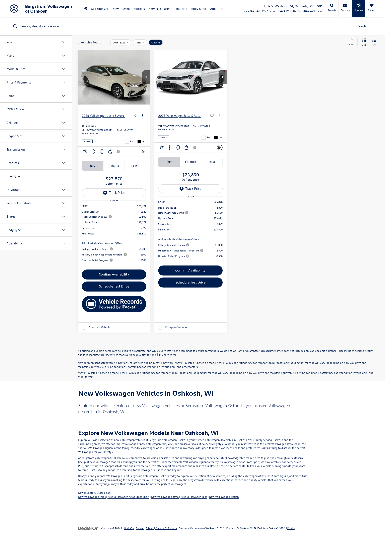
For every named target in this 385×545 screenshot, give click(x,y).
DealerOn (129, 528)
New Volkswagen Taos (193, 497)
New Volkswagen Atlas (92, 497)
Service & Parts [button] (159, 9)
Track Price (117, 192)
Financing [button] (180, 9)
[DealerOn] (88, 528)
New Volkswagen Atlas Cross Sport (128, 497)
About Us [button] (216, 9)
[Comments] (143, 151)
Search (362, 26)
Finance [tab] (114, 166)
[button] (146, 77)
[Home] (85, 8)
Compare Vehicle (99, 327)
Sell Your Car (99, 9)
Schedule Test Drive (114, 286)
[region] (114, 235)
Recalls (291, 528)
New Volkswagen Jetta (165, 497)
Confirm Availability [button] (114, 274)
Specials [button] (139, 9)
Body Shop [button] (198, 9)
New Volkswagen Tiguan (224, 497)
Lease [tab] (135, 166)
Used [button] (126, 9)
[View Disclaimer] (118, 151)
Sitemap (140, 528)
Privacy (150, 528)
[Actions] (142, 115)
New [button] (115, 9)
